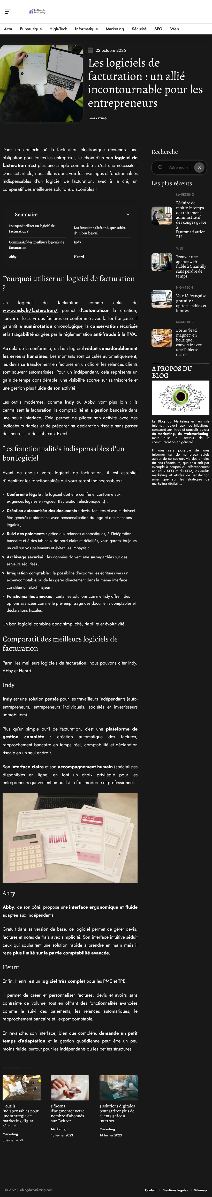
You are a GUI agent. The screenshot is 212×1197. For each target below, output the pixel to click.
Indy (77, 242)
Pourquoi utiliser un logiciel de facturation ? (32, 228)
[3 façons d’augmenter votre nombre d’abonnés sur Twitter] (70, 1087)
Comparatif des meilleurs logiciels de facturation (36, 245)
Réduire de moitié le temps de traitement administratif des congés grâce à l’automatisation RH (191, 220)
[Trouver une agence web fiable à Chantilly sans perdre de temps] (162, 262)
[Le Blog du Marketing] (37, 11)
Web (179, 248)
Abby (12, 256)
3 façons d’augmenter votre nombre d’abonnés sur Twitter (68, 1113)
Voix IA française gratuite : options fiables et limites (191, 303)
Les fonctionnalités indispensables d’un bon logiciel (100, 230)
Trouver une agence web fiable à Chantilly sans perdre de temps (191, 266)
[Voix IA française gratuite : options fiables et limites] (162, 299)
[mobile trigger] (9, 11)
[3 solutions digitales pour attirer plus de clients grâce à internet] (119, 1087)
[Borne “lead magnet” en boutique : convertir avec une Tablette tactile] (162, 338)
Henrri (79, 256)
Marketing (98, 118)
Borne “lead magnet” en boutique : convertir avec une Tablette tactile (189, 342)
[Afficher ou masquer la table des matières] (84, 214)
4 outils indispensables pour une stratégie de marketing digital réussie (21, 1116)
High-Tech (184, 287)
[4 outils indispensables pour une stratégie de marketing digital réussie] (22, 1087)
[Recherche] (203, 12)
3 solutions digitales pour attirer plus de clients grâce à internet (117, 1113)
